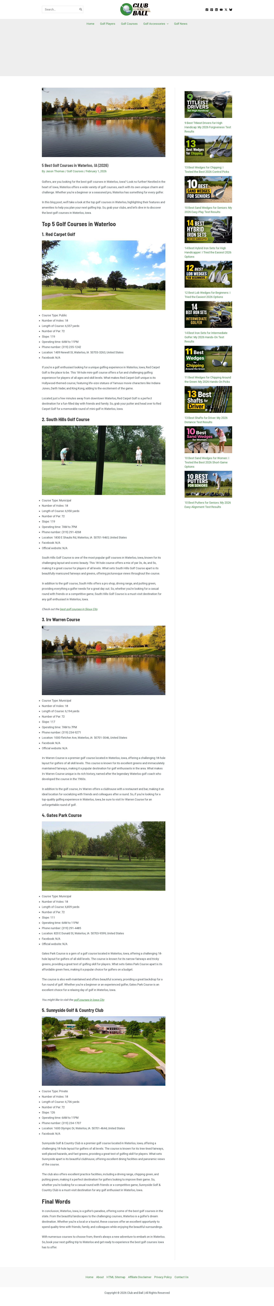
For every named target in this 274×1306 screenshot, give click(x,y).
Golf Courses (75, 171)
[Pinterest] (211, 9)
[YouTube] (221, 9)
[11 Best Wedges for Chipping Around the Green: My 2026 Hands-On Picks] (208, 359)
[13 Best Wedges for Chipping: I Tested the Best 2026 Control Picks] (208, 149)
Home (89, 1277)
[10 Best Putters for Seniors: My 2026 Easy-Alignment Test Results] (208, 484)
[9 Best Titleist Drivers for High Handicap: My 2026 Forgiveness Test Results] (208, 104)
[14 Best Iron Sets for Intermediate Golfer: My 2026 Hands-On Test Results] (208, 314)
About (100, 1277)
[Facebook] (207, 9)
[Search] (81, 9)
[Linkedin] (216, 9)
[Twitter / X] (226, 9)
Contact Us (182, 1277)
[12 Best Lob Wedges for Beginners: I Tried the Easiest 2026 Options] (208, 274)
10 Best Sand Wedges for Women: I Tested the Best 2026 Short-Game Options (207, 462)
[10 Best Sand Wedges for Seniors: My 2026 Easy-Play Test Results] (208, 189)
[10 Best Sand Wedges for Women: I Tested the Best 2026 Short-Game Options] (208, 439)
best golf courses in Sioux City (79, 609)
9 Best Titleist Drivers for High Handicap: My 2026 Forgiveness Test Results (208, 127)
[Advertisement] (137, 52)
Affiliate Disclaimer (139, 1277)
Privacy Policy (163, 1277)
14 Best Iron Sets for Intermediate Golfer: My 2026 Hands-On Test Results (206, 337)
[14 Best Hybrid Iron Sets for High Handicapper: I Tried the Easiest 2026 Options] (208, 229)
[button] (167, 24)
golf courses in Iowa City (89, 999)
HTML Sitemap (116, 1277)
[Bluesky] (230, 9)
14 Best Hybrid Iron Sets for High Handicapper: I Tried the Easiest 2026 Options (208, 252)
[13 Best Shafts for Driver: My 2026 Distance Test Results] (208, 399)
